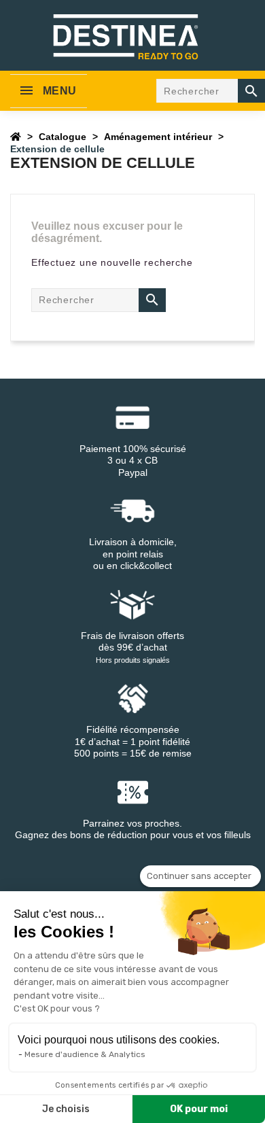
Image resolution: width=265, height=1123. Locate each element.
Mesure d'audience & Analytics (84, 1054)
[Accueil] (15, 136)
